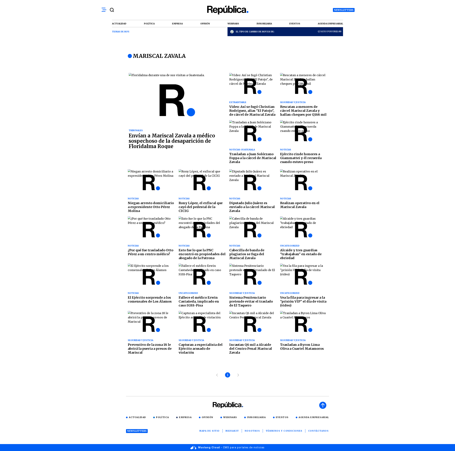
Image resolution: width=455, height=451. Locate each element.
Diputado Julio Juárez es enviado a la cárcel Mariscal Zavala (252, 207)
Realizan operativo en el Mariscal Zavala (299, 205)
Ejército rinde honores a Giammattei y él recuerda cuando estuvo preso (301, 158)
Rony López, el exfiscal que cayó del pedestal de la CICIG (201, 207)
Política (162, 417)
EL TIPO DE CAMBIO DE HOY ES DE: (255, 31)
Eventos (282, 417)
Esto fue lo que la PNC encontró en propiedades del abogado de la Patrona (202, 254)
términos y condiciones (284, 430)
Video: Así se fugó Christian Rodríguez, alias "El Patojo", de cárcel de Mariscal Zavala (252, 111)
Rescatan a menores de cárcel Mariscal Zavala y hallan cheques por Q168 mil (303, 111)
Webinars (230, 417)
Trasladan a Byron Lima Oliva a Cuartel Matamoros (302, 347)
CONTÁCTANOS (318, 430)
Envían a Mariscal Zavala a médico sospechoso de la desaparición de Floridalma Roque (172, 141)
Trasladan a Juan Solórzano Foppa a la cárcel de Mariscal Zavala (252, 158)
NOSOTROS (252, 430)
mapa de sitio (209, 430)
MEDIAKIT (232, 430)
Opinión (207, 417)
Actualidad (137, 417)
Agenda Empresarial (314, 417)
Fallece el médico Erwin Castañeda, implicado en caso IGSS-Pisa (199, 301)
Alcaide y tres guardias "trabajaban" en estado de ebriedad (301, 254)
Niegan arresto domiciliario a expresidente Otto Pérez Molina (151, 207)
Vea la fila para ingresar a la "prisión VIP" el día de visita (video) (303, 301)
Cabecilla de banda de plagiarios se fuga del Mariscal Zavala (246, 254)
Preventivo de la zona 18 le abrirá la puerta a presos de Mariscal (150, 349)
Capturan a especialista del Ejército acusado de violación (201, 349)
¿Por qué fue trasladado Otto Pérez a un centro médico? (150, 252)
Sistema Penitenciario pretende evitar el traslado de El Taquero (251, 301)
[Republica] (227, 10)
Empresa (185, 417)
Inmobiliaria (256, 417)
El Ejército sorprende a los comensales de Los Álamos (150, 299)
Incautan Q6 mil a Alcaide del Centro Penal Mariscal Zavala (250, 349)
